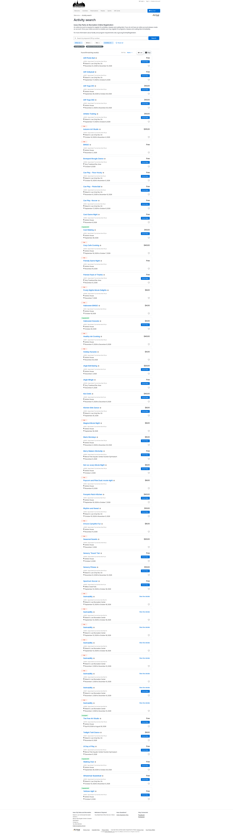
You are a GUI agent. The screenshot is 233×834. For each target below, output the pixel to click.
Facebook (141, 815)
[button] (94, 46)
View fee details (144, 596)
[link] (89, 58)
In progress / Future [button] (79, 46)
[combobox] (142, 1)
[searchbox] (110, 38)
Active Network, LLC (110, 831)
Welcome (77, 15)
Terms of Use (140, 830)
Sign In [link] (147, 1)
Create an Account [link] (155, 1)
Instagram (141, 817)
